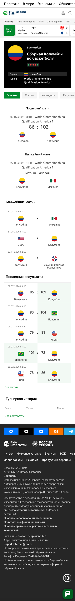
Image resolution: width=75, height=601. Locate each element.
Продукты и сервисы (56, 460)
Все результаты (14, 415)
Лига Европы (55, 21)
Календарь (48, 95)
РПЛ (41, 21)
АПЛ (68, 21)
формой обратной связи (39, 552)
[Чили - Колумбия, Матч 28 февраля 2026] (28, 65)
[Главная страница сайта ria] (4, 13)
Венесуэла (22, 141)
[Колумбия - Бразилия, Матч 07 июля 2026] (35, 65)
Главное (8, 21)
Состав (29, 95)
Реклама (32, 460)
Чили (54, 339)
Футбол (8, 453)
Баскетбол (34, 47)
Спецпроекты (13, 460)
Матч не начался (37, 173)
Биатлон (50, 453)
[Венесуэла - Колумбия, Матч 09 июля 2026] (37, 65)
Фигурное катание (29, 453)
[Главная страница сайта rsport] (23, 13)
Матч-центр (9, 30)
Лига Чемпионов (26, 21)
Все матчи (11, 387)
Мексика (53, 187)
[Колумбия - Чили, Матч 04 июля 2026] (33, 65)
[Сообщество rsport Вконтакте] (41, 431)
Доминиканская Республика (54, 266)
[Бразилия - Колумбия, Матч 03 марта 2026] (31, 65)
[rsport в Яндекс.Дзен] (26, 431)
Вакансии (10, 475)
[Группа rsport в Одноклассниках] (56, 431)
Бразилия (54, 319)
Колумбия (53, 141)
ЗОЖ (62, 453)
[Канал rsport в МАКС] (11, 431)
